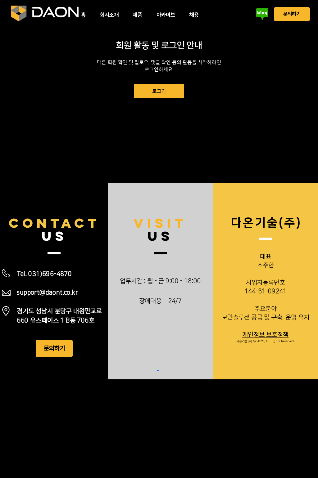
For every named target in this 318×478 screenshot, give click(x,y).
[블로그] (262, 14)
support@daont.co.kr (47, 292)
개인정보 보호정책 (265, 334)
